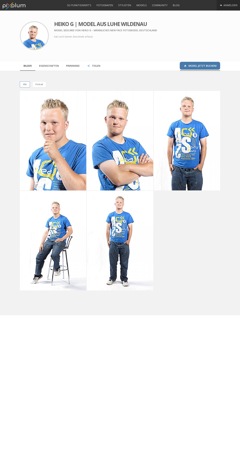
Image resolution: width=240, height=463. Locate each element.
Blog (176, 5)
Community (159, 5)
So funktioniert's (79, 5)
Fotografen (104, 5)
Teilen (95, 65)
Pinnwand (73, 65)
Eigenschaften (49, 65)
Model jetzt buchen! (202, 65)
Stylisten (124, 5)
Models (141, 5)
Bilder (28, 65)
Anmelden (230, 5)
